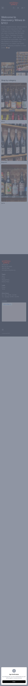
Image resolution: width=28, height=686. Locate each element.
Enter (14, 681)
